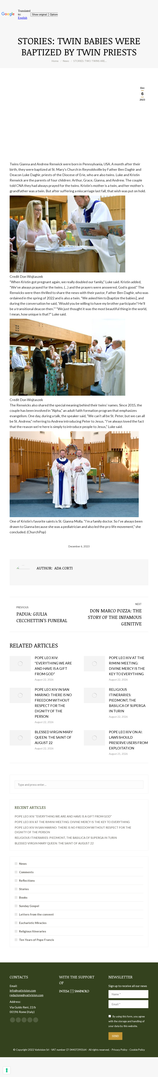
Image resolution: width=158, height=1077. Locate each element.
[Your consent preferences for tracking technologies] (6, 1070)
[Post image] (20, 663)
